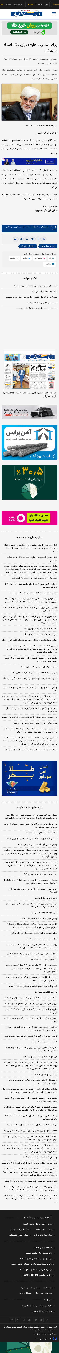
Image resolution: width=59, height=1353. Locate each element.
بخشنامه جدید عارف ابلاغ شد (44, 291)
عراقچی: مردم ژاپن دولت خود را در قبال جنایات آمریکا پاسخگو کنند (30, 680)
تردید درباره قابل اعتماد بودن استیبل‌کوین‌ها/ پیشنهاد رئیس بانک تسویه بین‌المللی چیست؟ (31, 979)
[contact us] (17, 1320)
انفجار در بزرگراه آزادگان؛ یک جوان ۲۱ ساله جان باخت (33, 593)
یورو (38, 4)
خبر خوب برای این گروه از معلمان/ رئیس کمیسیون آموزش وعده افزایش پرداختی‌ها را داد (31, 905)
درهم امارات (9, 4)
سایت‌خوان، (44, 226)
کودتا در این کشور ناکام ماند (44, 1074)
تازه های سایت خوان (29, 807)
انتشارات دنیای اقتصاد (43, 1247)
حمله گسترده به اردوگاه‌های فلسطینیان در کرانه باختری (33, 933)
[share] (23, 1320)
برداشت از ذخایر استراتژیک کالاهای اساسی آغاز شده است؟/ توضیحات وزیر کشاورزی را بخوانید (31, 1029)
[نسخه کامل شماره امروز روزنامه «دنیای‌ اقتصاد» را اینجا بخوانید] (29, 370)
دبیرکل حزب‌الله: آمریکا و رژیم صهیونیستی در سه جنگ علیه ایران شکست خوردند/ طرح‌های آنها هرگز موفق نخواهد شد (31, 817)
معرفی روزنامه (46, 1305)
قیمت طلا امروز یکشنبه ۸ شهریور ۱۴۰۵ (40, 628)
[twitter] (32, 239)
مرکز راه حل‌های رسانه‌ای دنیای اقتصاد (35, 1269)
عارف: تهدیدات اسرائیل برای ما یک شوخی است (36, 308)
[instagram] (47, 1320)
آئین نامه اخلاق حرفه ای (41, 1311)
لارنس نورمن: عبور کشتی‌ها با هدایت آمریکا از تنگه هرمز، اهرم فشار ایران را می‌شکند (30, 609)
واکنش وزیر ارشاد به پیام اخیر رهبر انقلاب (39, 918)
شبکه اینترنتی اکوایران (19, 1229)
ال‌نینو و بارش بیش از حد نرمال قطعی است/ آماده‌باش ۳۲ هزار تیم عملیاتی (31, 585)
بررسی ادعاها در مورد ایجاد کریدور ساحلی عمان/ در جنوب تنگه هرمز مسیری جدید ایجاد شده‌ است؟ (29, 1138)
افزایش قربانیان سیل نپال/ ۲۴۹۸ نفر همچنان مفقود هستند (31, 1003)
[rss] (29, 1320)
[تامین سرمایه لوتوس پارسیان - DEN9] (29, 482)
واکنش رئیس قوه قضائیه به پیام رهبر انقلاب (37, 844)
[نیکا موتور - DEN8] (29, 412)
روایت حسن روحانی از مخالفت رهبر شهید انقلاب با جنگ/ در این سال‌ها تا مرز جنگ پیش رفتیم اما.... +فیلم (30, 730)
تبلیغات (34, 1287)
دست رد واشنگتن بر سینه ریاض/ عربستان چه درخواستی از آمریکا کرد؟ (31, 710)
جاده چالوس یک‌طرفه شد (46, 898)
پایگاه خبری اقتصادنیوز (18, 1235)
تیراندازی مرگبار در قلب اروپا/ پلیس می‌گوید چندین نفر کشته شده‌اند (30, 1020)
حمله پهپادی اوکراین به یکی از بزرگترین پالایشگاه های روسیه (30, 1130)
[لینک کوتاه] (43, 239)
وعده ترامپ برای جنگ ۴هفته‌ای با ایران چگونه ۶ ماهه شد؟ (31, 749)
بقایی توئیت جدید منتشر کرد (44, 912)
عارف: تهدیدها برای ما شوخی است (42, 302)
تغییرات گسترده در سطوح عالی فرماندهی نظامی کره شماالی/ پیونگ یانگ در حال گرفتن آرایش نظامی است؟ (30, 1108)
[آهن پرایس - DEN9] (29, 442)
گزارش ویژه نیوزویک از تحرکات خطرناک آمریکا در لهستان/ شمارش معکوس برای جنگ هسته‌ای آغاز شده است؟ (32, 926)
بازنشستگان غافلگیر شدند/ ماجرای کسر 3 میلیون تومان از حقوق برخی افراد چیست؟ (32, 1082)
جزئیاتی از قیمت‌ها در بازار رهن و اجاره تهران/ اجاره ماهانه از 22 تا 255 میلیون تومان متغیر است (30, 882)
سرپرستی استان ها (44, 1293)
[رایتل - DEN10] (29, 518)
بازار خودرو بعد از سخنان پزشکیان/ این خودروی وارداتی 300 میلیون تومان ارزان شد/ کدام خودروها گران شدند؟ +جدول (30, 1188)
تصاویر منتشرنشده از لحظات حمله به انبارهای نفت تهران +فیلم (29, 640)
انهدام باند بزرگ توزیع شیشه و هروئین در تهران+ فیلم (33, 986)
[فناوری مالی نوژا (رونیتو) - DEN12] (29, 778)
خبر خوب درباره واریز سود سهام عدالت (40, 634)
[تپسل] (3, 159)
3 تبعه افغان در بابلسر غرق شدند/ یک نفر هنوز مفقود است (30, 1036)
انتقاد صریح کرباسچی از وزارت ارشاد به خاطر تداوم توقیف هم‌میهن (31, 559)
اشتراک (23, 1287)
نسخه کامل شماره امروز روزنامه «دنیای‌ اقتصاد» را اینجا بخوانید (29, 394)
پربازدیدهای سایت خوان (29, 537)
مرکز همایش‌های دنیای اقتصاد (39, 1253)
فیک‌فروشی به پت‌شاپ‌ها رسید (44, 959)
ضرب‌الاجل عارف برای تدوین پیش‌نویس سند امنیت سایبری (31, 297)
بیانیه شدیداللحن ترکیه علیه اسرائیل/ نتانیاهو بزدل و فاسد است (29, 997)
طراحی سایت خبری (46, 1339)
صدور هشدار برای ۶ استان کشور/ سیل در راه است (35, 723)
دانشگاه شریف (27, 246)
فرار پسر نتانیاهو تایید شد (46, 992)
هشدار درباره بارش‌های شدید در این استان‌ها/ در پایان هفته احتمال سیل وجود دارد (31, 659)
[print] (15, 239)
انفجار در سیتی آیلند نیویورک (44, 1042)
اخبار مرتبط (29, 278)
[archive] (12, 1320)
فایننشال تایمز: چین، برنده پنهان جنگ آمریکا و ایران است (32, 838)
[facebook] (38, 239)
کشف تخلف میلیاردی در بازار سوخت (41, 833)
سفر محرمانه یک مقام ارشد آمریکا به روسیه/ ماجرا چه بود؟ (31, 1181)
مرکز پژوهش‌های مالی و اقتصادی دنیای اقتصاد (31, 1264)
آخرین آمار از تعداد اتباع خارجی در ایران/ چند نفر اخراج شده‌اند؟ (32, 891)
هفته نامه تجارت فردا (43, 1235)
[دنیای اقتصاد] (26, 14)
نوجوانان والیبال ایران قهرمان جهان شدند (39, 667)
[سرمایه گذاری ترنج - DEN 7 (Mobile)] (29, 28)
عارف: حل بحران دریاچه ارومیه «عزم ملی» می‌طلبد (35, 285)
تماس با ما (47, 1287)
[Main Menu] (54, 14)
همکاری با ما (25, 1293)
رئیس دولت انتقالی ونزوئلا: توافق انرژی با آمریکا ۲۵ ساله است (29, 1163)
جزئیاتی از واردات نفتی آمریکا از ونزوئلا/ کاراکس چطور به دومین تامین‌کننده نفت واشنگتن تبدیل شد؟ (32, 946)
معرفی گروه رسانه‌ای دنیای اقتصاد (37, 1224)
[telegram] (21, 239)
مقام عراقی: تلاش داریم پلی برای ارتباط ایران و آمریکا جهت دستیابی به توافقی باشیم (31, 1049)
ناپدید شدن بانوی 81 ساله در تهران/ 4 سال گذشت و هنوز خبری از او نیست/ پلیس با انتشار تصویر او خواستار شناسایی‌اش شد (31, 968)
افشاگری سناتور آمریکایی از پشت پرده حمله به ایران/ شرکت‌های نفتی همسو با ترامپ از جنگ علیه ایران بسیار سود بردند (29, 1091)
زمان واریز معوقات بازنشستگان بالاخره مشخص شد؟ (34, 672)
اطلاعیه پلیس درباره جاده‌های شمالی (41, 939)
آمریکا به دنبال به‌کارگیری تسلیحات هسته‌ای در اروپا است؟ (32, 1124)
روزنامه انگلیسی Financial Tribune (37, 1275)
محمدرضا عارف (48, 246)
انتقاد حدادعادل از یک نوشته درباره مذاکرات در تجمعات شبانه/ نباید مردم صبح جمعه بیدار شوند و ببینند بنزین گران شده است (30, 548)
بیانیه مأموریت (27, 1305)
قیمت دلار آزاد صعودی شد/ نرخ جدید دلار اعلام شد (34, 578)
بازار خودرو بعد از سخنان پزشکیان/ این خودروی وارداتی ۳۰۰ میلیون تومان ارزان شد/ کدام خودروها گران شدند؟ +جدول (30, 600)
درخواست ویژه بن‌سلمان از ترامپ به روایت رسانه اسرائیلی (31, 953)
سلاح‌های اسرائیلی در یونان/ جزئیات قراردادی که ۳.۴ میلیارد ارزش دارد (31, 1011)
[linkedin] (26, 239)
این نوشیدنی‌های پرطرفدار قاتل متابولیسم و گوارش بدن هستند (29, 717)
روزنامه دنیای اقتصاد (43, 1229)
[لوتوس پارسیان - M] (29, 1347)
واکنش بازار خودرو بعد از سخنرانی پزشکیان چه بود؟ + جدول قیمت (30, 689)
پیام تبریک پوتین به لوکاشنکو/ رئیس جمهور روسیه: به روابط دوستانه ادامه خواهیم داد (30, 825)
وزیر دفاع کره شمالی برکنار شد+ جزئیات (40, 1157)
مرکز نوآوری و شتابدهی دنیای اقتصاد (36, 1258)
